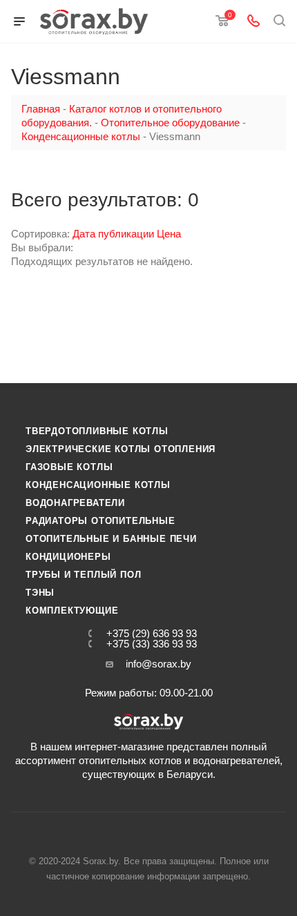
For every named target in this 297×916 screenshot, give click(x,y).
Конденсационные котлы (98, 485)
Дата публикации (115, 234)
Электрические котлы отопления (120, 449)
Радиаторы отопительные (100, 521)
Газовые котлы (69, 467)
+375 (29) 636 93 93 (151, 633)
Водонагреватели (75, 503)
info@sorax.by (158, 664)
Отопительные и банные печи (111, 539)
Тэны (40, 592)
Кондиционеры (68, 557)
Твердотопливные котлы (97, 431)
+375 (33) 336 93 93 (151, 644)
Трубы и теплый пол (83, 574)
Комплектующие (72, 610)
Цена (169, 234)
